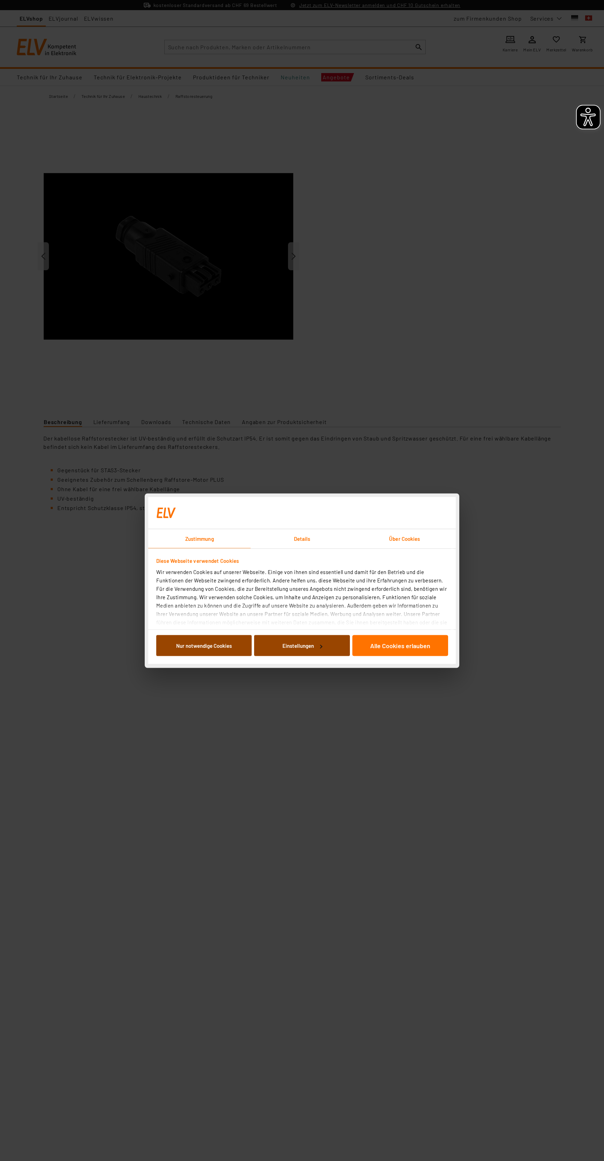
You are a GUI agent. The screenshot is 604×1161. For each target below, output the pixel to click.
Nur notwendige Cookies (204, 646)
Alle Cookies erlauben (400, 646)
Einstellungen (298, 646)
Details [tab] (302, 538)
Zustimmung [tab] (199, 538)
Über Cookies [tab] (404, 538)
